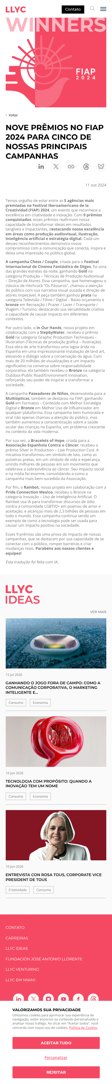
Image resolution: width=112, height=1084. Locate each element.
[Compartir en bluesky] (100, 166)
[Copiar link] (71, 166)
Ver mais (98, 612)
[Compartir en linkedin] (41, 166)
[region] (56, 1042)
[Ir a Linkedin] (18, 999)
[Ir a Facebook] (78, 999)
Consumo (16, 703)
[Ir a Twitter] (33, 999)
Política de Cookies (83, 1027)
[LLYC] (16, 9)
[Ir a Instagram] (48, 999)
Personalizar (56, 1057)
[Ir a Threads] (93, 999)
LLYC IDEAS (17, 948)
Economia (40, 703)
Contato (73, 9)
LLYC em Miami (20, 980)
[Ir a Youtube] (63, 999)
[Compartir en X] (56, 166)
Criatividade (18, 890)
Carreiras (17, 938)
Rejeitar (56, 1072)
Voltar (13, 115)
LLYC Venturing (22, 969)
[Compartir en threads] (85, 166)
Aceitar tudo (56, 1043)
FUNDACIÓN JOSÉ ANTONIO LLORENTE (44, 959)
